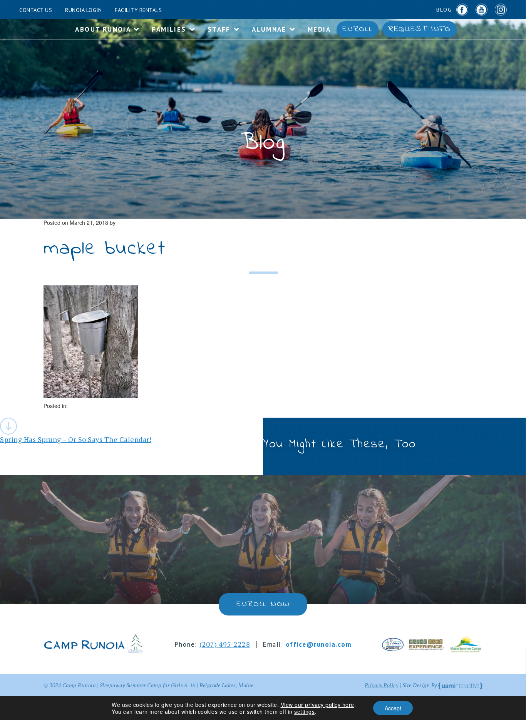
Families (170, 29)
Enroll (357, 29)
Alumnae (270, 29)
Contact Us (35, 10)
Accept (393, 708)
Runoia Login (83, 10)
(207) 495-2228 (224, 644)
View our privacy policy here (317, 704)
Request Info (419, 29)
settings (304, 711)
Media (319, 29)
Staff (220, 29)
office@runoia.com (319, 644)
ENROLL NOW (262, 604)
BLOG (444, 9)
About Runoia (104, 29)
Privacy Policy (381, 685)
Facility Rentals (138, 10)
